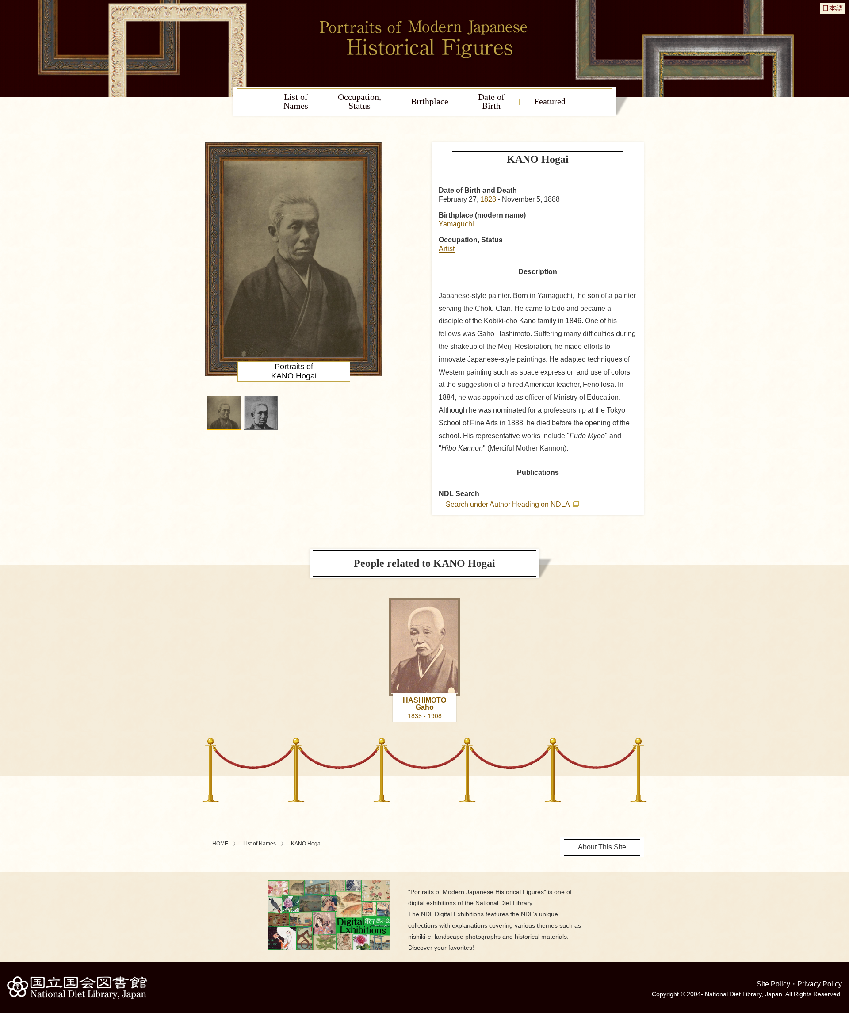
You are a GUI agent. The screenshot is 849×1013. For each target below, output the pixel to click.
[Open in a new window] (329, 883)
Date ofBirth (491, 101)
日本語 (832, 8)
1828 (489, 199)
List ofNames (295, 101)
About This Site (602, 847)
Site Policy (773, 984)
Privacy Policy (819, 984)
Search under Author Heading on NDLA (508, 504)
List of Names (259, 844)
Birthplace (429, 101)
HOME (220, 844)
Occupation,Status (359, 101)
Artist (447, 248)
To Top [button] (840, 952)
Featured (550, 101)
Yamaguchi (456, 224)
